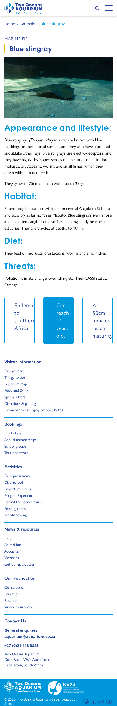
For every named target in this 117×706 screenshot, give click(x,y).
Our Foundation (19, 578)
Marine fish (17, 38)
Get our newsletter (19, 564)
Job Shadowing (15, 515)
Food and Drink (16, 390)
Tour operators (16, 452)
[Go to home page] (23, 8)
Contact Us (24, 621)
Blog (9, 538)
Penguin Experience (19, 495)
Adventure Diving (17, 488)
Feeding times (15, 508)
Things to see (14, 377)
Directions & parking (20, 403)
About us (11, 551)
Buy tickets (12, 433)
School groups (15, 446)
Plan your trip (14, 370)
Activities (13, 466)
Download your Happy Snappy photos (33, 410)
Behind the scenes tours (23, 502)
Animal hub (13, 544)
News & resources (22, 529)
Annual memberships (20, 439)
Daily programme (17, 475)
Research (11, 600)
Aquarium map (15, 383)
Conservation (14, 587)
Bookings (13, 424)
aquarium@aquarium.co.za (29, 636)
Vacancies (11, 557)
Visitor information (22, 361)
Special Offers (14, 396)
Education (12, 593)
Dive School (13, 482)
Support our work (18, 607)
